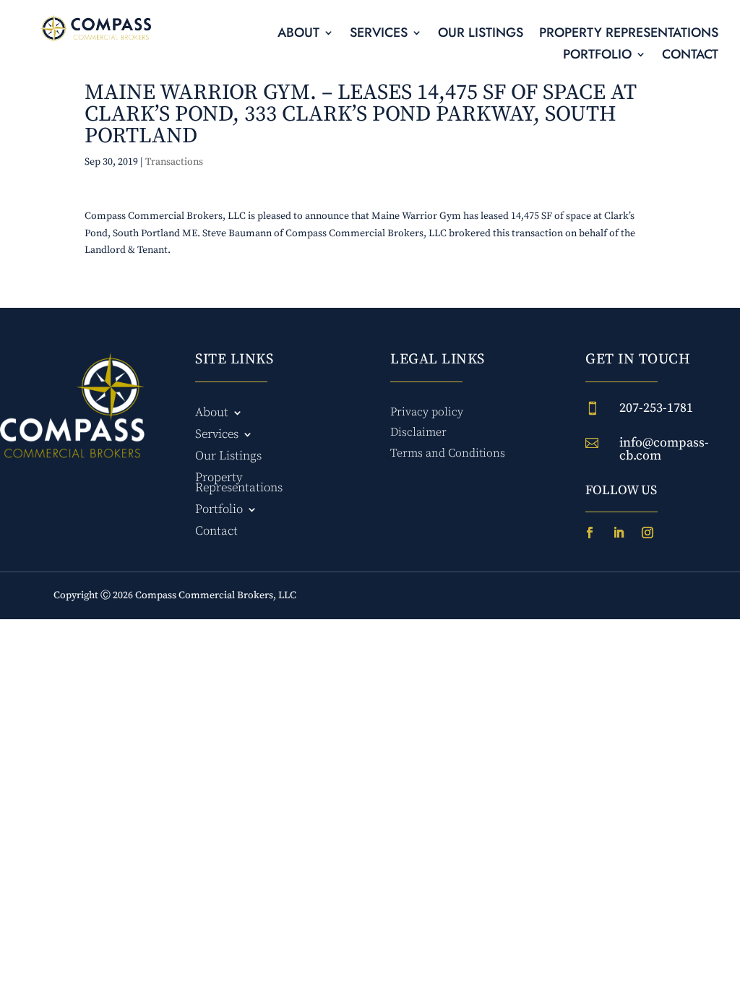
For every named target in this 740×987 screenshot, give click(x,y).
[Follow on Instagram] (647, 532)
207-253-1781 (656, 408)
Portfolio (597, 56)
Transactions (174, 161)
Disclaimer (418, 432)
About (298, 34)
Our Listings (480, 34)
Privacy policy (426, 412)
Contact (690, 56)
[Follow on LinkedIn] (618, 532)
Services (379, 34)
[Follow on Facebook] (589, 532)
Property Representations (628, 34)
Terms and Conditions (447, 453)
